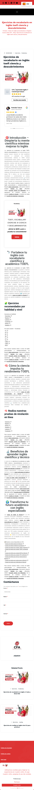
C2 (5, 339)
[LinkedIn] (11, 2)
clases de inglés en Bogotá (15, 514)
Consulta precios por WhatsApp (17, 190)
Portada (5, 30)
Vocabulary (24, 53)
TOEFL (6, 343)
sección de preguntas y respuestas (15, 196)
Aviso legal (3, 759)
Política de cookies (5, 753)
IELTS (6, 345)
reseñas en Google (13, 194)
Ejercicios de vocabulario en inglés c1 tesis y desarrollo (17, 692)
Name (6, 596)
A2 (5, 332)
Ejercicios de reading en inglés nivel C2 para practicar (17, 726)
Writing (7, 323)
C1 (5, 338)
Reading (7, 318)
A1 (5, 330)
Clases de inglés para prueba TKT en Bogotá (16, 555)
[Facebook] (6, 2)
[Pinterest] (14, 2)
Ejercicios (17, 53)
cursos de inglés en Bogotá (20, 295)
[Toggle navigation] (17, 12)
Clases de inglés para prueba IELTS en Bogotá (16, 553)
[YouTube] (17, 2)
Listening (7, 319)
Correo (6, 613)
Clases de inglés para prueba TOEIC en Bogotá (16, 547)
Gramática (7, 316)
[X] (9, 2)
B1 (5, 334)
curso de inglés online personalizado (15, 477)
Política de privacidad (6, 748)
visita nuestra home (13, 187)
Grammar (7, 421)
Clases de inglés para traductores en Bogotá (16, 560)
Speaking (7, 325)
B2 (5, 336)
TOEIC (6, 341)
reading (21, 722)
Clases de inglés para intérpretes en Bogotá (15, 562)
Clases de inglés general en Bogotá (13, 543)
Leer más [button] (9, 123)
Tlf (5, 605)
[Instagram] (3, 2)
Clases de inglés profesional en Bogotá (14, 545)
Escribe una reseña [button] (19, 100)
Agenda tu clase (16, 188)
